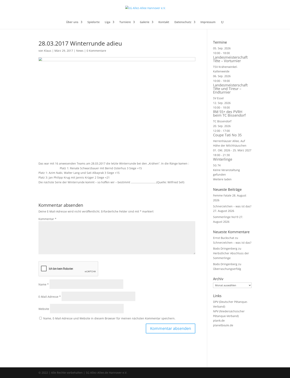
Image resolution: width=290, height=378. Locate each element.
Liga (107, 22)
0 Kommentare (96, 50)
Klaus (47, 50)
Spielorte (93, 22)
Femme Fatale (222, 195)
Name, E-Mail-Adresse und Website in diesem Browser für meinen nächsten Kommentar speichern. (109, 318)
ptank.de (219, 320)
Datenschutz (182, 22)
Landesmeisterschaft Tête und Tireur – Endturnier (230, 88)
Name (43, 284)
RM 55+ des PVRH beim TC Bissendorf (229, 113)
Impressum (207, 22)
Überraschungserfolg (227, 269)
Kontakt (163, 22)
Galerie (144, 22)
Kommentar (47, 219)
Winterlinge (222, 159)
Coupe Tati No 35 (227, 135)
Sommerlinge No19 (225, 217)
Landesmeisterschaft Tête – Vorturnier (230, 59)
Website (43, 309)
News (79, 50)
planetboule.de (223, 325)
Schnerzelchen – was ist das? (232, 206)
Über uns (72, 22)
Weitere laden (222, 179)
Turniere (125, 22)
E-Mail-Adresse (49, 296)
